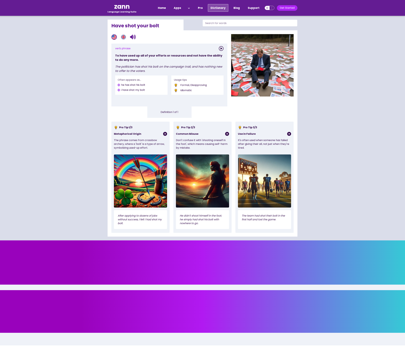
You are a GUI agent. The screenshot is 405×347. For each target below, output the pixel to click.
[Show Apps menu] (189, 8)
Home (162, 8)
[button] (133, 37)
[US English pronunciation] (114, 37)
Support (253, 8)
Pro (200, 8)
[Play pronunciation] (221, 48)
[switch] (269, 8)
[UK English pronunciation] (123, 37)
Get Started (287, 8)
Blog (237, 8)
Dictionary (218, 8)
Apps (177, 8)
